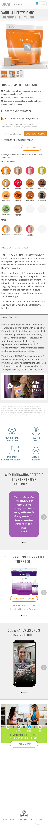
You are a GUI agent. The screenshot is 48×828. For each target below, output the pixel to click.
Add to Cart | (24, 598)
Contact (19, 819)
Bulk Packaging (35, 133)
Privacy (11, 819)
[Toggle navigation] (43, 3)
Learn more (24, 744)
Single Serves (12, 133)
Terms (4, 819)
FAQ (31, 819)
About (26, 819)
